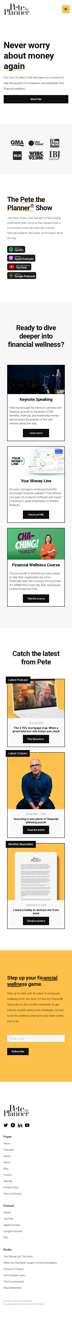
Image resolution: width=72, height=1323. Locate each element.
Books (7, 1156)
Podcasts (8, 1149)
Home (6, 1143)
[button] (66, 9)
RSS (5, 1237)
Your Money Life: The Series (18, 1256)
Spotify (7, 1212)
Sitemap (7, 1181)
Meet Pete (36, 99)
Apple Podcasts (11, 1225)
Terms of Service (12, 1193)
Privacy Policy (10, 1187)
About (6, 1162)
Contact (7, 1174)
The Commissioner (13, 1281)
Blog (5, 1168)
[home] (16, 9)
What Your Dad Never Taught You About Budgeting (30, 1262)
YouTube (8, 1218)
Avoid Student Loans (14, 1275)
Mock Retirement (12, 1287)
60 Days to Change (13, 1269)
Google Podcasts (12, 1231)
